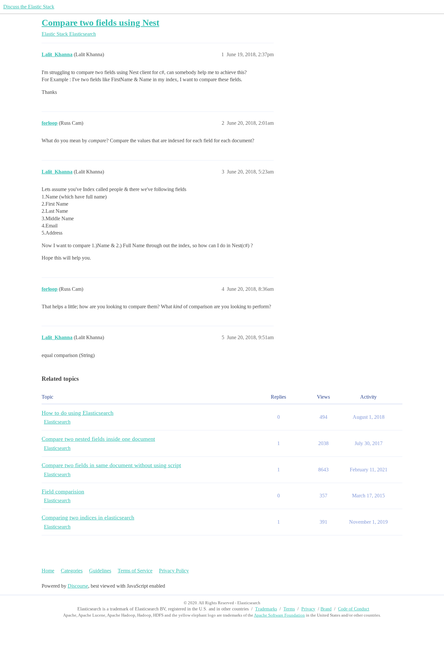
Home (48, 570)
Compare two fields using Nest (100, 23)
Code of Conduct (353, 609)
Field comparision (63, 491)
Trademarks (266, 609)
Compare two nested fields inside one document (98, 439)
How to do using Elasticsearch (77, 413)
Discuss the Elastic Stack (28, 6)
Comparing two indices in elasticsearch (88, 517)
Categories (72, 570)
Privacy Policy (174, 570)
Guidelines (100, 570)
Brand (326, 609)
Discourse (78, 586)
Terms (289, 609)
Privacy (308, 609)
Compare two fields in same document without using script (111, 465)
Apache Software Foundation (279, 615)
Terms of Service (135, 570)
